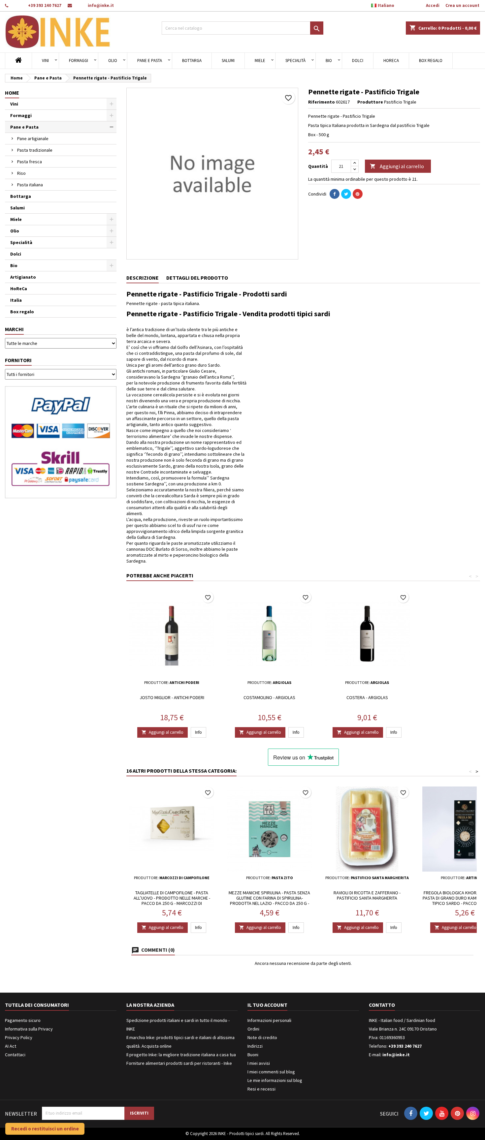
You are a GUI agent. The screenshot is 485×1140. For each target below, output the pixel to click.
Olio (112, 60)
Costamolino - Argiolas (269, 697)
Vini (45, 60)
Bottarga (192, 60)
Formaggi (78, 60)
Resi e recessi (261, 1089)
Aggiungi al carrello (397, 166)
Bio (329, 60)
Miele (260, 60)
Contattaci (15, 1055)
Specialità (295, 60)
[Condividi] (335, 194)
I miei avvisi (258, 1063)
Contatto (382, 1004)
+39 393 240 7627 (44, 5)
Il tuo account (267, 1004)
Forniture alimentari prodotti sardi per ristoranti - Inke (179, 1063)
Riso (21, 173)
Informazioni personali (269, 1020)
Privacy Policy (18, 1037)
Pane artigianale (32, 138)
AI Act (10, 1046)
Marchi (14, 329)
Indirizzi (255, 1046)
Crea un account (462, 5)
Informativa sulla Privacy (29, 1029)
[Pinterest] (358, 194)
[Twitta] (346, 194)
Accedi (432, 5)
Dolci (357, 60)
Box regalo (430, 60)
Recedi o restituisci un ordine (45, 1128)
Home (12, 92)
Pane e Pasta (149, 60)
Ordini (253, 1029)
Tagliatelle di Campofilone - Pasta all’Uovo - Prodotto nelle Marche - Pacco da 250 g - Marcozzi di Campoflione (172, 900)
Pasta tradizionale (34, 150)
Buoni (252, 1055)
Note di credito (262, 1037)
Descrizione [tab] (142, 277)
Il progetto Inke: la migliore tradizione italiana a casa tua (181, 1055)
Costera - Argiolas (367, 697)
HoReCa (391, 60)
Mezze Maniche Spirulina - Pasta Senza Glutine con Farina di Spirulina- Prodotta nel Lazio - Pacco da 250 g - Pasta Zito (269, 900)
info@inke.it (101, 5)
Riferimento (321, 102)
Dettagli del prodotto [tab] (197, 277)
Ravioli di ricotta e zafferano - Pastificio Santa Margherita (367, 895)
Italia (16, 300)
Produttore (370, 102)
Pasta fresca (29, 162)
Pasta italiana (30, 185)
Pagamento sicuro (23, 1020)
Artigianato (23, 277)
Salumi (228, 60)
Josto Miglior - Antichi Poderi (172, 697)
